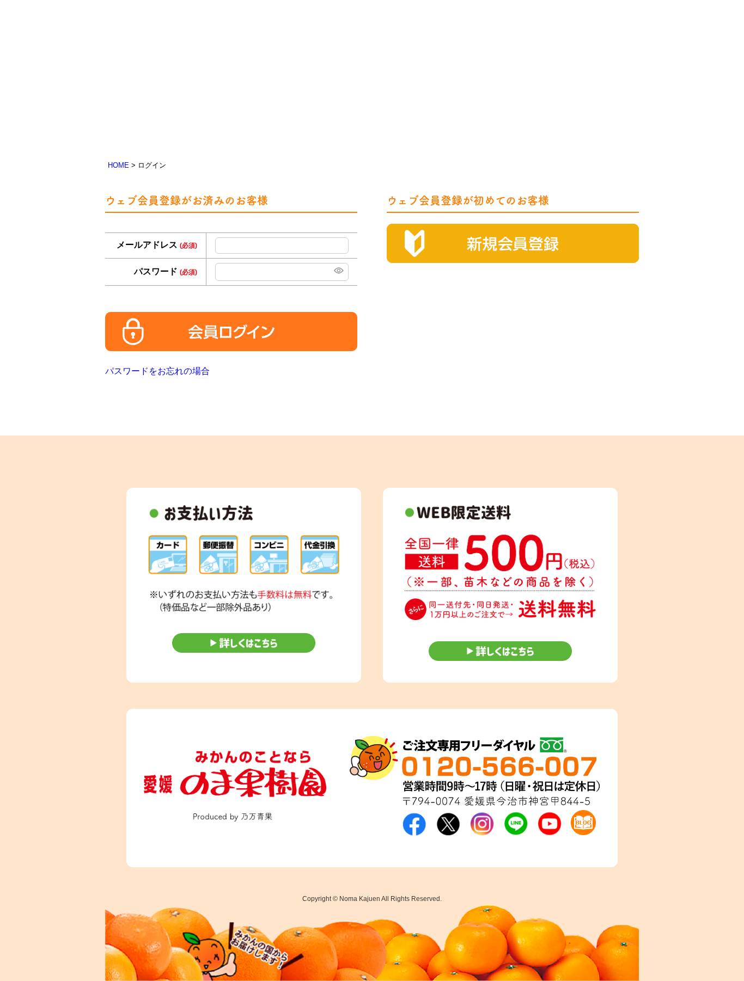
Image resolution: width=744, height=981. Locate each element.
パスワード (165, 271)
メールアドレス (157, 244)
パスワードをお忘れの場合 (157, 371)
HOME (118, 165)
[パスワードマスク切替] (337, 271)
